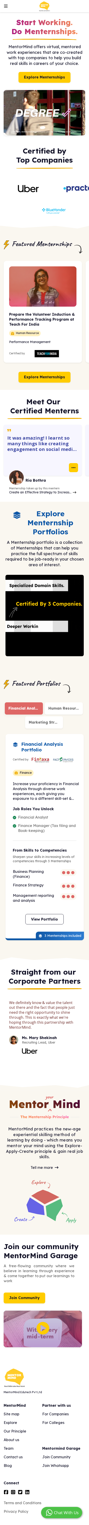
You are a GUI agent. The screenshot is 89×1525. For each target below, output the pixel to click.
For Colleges (53, 1422)
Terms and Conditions (22, 1503)
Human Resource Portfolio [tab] (65, 708)
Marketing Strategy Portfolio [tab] (46, 722)
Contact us (13, 1457)
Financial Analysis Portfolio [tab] (25, 708)
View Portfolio (44, 919)
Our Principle (15, 1431)
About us (11, 1439)
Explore (10, 1422)
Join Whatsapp (55, 1465)
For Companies (55, 1414)
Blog (8, 1465)
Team (8, 1448)
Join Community (24, 1297)
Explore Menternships (44, 77)
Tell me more (42, 1167)
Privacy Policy (16, 1511)
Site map (11, 1414)
